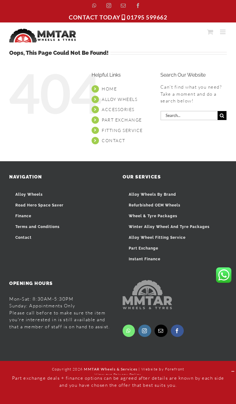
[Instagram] (144, 331)
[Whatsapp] (129, 331)
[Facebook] (177, 331)
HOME (109, 88)
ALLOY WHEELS (119, 99)
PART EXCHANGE (122, 119)
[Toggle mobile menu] (223, 32)
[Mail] (161, 331)
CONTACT (113, 140)
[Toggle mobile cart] (210, 32)
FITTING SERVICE (122, 130)
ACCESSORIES (118, 109)
